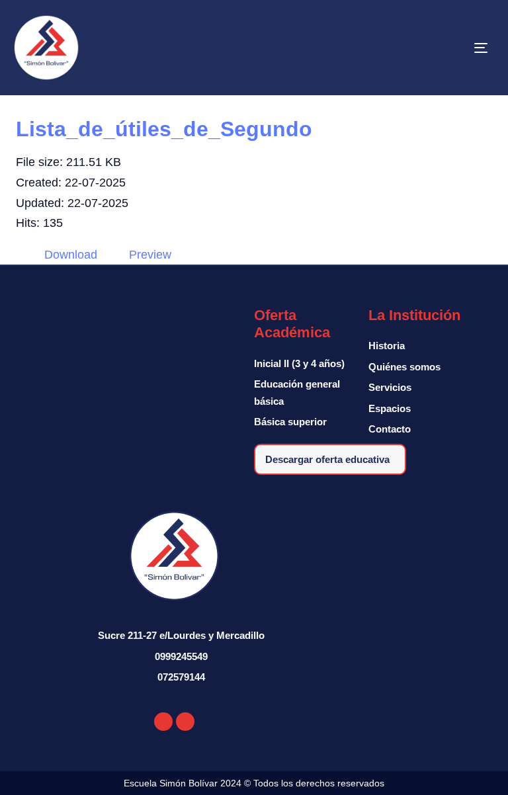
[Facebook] (163, 721)
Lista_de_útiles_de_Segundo (164, 129)
